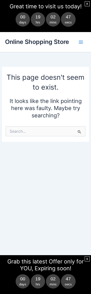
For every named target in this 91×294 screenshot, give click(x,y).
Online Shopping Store (37, 41)
